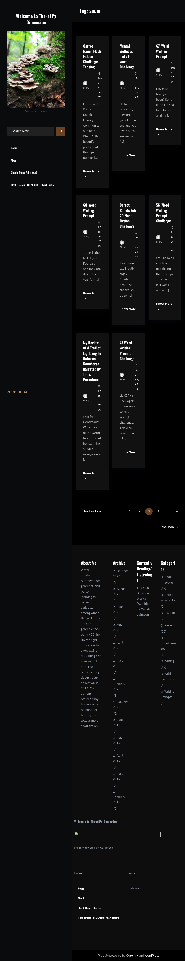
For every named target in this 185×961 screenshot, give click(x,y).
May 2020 (117, 627)
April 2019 (118, 758)
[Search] (60, 131)
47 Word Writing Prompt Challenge (127, 350)
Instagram (134, 888)
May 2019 (117, 740)
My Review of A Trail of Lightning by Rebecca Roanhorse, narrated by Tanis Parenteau (92, 361)
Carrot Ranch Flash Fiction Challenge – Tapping (92, 56)
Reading (170, 613)
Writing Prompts (167, 694)
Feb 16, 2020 (137, 379)
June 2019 (118, 722)
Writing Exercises (167, 676)
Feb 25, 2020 (173, 241)
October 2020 (120, 573)
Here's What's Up (168, 597)
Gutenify (132, 956)
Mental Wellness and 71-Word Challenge (127, 56)
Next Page (170, 526)
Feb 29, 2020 (100, 236)
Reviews (170, 625)
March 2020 (119, 663)
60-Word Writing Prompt (89, 210)
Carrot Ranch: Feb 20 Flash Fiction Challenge (128, 215)
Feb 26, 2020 (137, 247)
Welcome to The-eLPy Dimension (36, 18)
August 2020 (119, 591)
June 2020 (118, 609)
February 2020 (119, 686)
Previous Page (90, 511)
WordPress (106, 847)
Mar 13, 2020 (100, 87)
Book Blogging (167, 579)
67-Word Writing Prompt (162, 51)
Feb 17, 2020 (100, 400)
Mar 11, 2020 (137, 87)
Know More (91, 171)
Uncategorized (168, 646)
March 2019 (119, 776)
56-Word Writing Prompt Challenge (163, 212)
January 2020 (120, 704)
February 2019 (119, 799)
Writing (169, 661)
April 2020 (118, 645)
